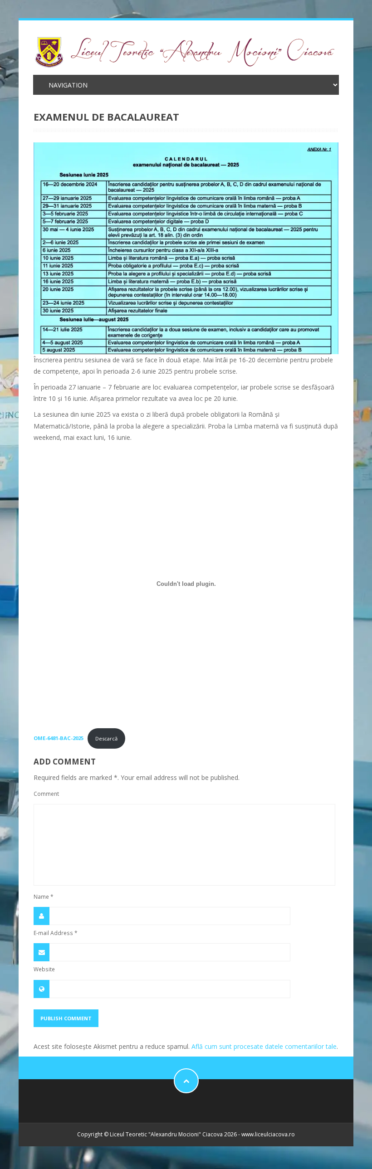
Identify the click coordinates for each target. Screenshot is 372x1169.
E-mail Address (56, 932)
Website (44, 969)
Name (44, 896)
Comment (46, 793)
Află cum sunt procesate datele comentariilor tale (264, 1046)
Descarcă (106, 738)
